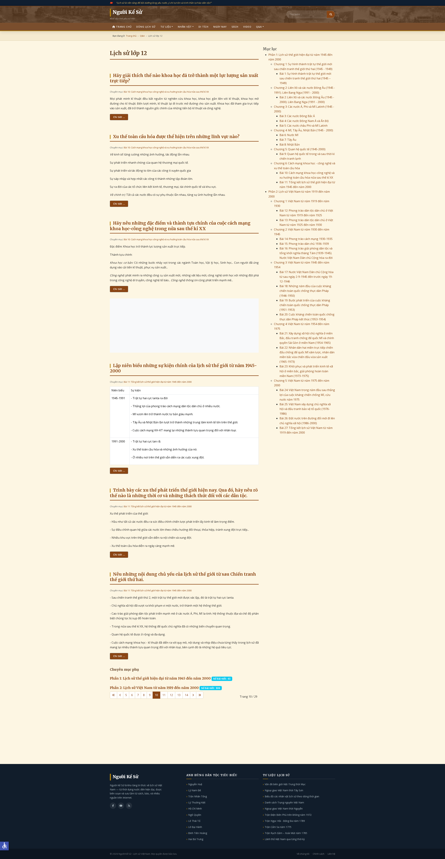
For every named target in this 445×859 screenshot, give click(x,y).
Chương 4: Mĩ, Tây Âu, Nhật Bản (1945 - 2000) (303, 130)
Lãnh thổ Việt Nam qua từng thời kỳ (285, 839)
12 (171, 695)
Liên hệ (331, 853)
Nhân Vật (185, 26)
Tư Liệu (165, 26)
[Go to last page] (199, 695)
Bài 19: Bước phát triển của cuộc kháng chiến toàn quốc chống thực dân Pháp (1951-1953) (305, 305)
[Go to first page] (113, 695)
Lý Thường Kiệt (196, 802)
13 (178, 695)
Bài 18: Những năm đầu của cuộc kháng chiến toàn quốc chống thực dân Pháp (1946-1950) (305, 290)
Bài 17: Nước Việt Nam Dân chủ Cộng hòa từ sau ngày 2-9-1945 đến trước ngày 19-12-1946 (306, 276)
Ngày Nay (220, 26)
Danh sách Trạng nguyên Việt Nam (284, 802)
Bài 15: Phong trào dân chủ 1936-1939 (304, 244)
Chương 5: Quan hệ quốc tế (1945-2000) (299, 149)
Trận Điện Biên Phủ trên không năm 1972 (288, 814)
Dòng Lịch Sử (145, 26)
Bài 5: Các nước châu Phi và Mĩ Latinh (303, 126)
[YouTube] (121, 806)
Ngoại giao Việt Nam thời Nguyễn (284, 808)
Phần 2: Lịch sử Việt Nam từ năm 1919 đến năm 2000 (154, 688)
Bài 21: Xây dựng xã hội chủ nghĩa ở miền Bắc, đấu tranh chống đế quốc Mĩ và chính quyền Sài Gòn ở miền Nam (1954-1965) (307, 338)
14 (186, 695)
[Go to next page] (193, 695)
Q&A (259, 26)
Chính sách (318, 853)
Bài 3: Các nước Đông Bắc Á (297, 116)
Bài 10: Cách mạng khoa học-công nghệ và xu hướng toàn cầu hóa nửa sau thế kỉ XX (166, 91)
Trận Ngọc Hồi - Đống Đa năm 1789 (285, 821)
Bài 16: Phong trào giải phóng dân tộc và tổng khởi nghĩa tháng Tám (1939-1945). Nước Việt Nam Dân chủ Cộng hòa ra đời (306, 253)
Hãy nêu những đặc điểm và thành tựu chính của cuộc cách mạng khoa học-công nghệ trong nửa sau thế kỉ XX (180, 225)
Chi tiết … (119, 117)
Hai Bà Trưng (195, 839)
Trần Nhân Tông (197, 796)
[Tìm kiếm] (331, 14)
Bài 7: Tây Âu (288, 140)
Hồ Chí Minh (195, 808)
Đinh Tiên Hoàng (197, 833)
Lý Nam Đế (194, 790)
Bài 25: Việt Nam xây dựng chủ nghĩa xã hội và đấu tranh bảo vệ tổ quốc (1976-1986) (305, 409)
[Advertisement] (184, 325)
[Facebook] (113, 806)
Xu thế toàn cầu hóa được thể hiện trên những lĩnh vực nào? (176, 136)
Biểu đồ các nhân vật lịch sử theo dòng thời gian (292, 796)
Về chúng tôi (303, 853)
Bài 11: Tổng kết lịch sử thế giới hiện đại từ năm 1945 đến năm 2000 (158, 381)
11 (163, 695)
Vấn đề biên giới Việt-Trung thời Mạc (285, 784)
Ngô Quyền (194, 814)
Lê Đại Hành (195, 827)
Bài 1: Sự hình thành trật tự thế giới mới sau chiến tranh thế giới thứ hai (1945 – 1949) (305, 78)
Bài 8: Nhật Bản (290, 144)
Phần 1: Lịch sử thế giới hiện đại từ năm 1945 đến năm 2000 (160, 678)
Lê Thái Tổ (194, 821)
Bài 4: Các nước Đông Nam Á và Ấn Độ (304, 121)
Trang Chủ (124, 26)
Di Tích (203, 26)
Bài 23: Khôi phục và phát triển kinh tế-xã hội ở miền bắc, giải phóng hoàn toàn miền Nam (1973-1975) (306, 371)
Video (247, 26)
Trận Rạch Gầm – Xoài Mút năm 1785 (286, 833)
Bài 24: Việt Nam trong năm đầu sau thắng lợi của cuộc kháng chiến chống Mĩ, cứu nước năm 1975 (307, 394)
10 (156, 695)
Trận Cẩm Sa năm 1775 (278, 827)
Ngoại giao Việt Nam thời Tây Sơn (284, 790)
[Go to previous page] (120, 695)
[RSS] (129, 806)
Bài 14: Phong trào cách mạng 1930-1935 (306, 239)
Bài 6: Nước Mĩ (289, 135)
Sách (235, 26)
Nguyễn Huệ (195, 784)
